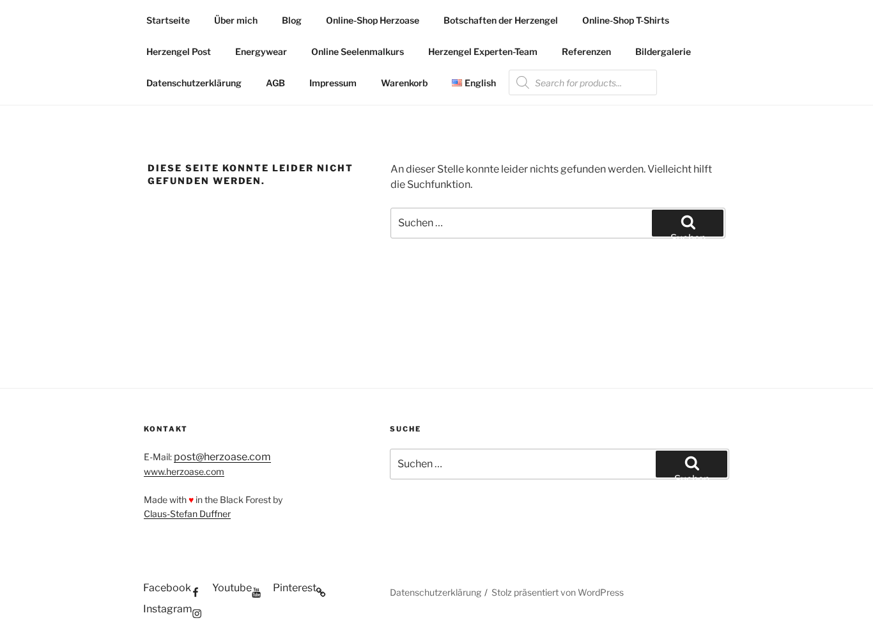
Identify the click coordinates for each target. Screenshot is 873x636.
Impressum (333, 82)
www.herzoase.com (184, 471)
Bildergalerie (663, 51)
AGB (275, 82)
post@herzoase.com (222, 457)
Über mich (236, 20)
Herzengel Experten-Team (482, 51)
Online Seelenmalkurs (357, 51)
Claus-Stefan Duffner (187, 513)
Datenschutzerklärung (194, 82)
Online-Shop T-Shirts (625, 20)
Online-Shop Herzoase (372, 20)
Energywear (261, 51)
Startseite (168, 20)
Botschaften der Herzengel (501, 20)
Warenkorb (404, 82)
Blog (292, 20)
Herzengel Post (178, 51)
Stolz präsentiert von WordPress (557, 592)
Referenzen (586, 51)
